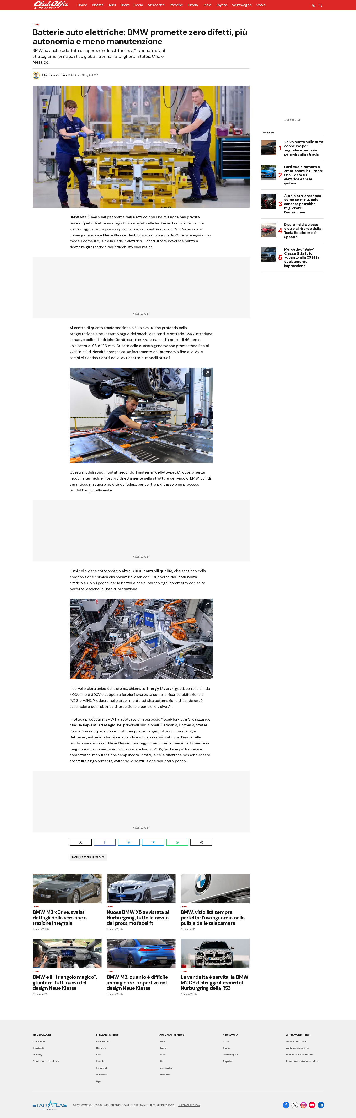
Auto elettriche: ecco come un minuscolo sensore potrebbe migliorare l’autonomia (302, 204)
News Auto (230, 1034)
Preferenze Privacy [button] (189, 1105)
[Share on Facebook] (105, 842)
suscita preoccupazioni (111, 229)
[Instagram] (303, 1105)
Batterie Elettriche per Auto (88, 857)
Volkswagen (230, 1054)
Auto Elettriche (296, 1041)
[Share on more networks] (201, 842)
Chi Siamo (39, 1041)
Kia (161, 1061)
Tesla (226, 1048)
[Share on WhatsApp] (177, 842)
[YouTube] (312, 1105)
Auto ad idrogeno (297, 1048)
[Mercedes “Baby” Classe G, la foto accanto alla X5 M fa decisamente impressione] (268, 254)
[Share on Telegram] (153, 842)
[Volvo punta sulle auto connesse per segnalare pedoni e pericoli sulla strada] (268, 147)
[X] (294, 1105)
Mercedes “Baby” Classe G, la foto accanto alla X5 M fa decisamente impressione (302, 257)
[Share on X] (81, 842)
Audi (226, 1041)
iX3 (178, 235)
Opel (99, 1081)
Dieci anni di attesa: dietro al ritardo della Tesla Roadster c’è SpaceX (303, 231)
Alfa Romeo (103, 1041)
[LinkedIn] (321, 1105)
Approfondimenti (298, 1034)
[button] (313, 5)
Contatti (38, 1048)
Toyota (227, 1061)
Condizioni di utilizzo (46, 1061)
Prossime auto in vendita (302, 1061)
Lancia (100, 1061)
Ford (162, 1054)
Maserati (101, 1074)
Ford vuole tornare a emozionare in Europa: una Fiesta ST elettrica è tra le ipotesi (303, 175)
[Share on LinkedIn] (129, 842)
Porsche (164, 1074)
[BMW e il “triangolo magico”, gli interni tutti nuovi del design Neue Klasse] (67, 953)
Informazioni (42, 1034)
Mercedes (166, 1068)
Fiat (98, 1054)
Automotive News (171, 1034)
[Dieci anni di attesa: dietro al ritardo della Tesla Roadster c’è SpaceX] (268, 230)
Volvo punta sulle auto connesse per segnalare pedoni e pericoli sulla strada (303, 148)
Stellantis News (107, 1034)
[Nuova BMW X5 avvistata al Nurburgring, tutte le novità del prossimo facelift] (141, 888)
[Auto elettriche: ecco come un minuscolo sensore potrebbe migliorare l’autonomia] (268, 201)
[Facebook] (286, 1105)
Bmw (36, 25)
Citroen (101, 1048)
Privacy (37, 1054)
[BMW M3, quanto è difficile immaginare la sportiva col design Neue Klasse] (141, 953)
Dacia (162, 1048)
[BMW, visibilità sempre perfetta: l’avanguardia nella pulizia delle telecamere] (215, 888)
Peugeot (101, 1068)
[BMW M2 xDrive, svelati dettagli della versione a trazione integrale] (67, 888)
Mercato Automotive (299, 1054)
